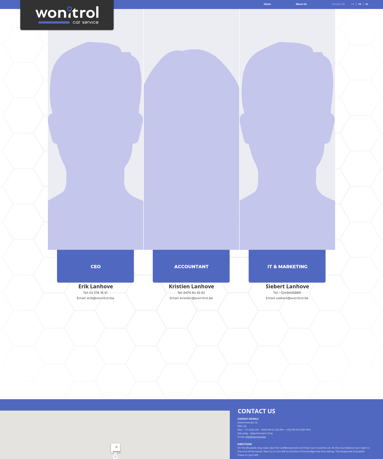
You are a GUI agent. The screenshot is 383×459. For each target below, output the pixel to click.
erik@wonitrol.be (100, 298)
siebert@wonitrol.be (292, 298)
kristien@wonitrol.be (196, 298)
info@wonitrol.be (255, 436)
